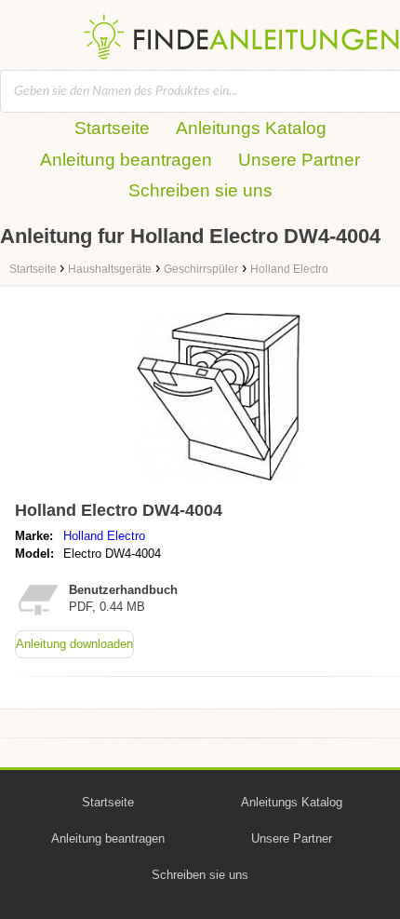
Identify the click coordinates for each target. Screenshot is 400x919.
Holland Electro (104, 536)
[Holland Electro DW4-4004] (218, 485)
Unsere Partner (299, 159)
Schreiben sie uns (200, 190)
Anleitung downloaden (74, 644)
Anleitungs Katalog (251, 128)
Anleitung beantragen (126, 159)
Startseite (112, 128)
